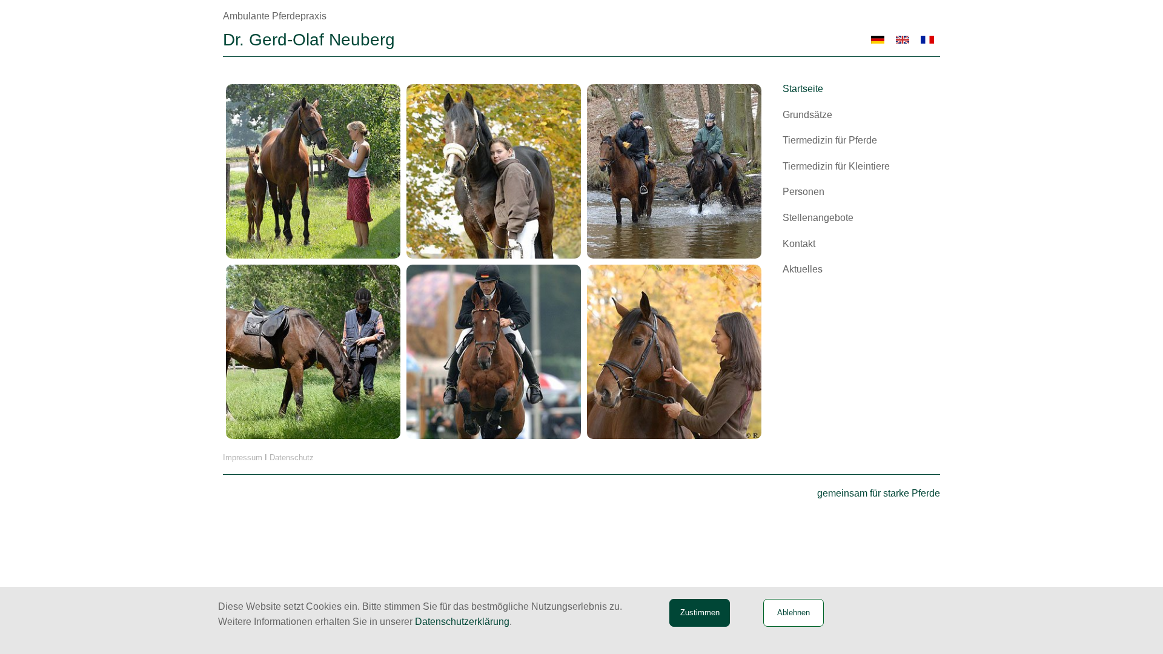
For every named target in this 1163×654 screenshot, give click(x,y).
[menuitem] (857, 89)
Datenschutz (292, 457)
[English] (902, 40)
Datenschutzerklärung (462, 621)
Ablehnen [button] (793, 612)
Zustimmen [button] (700, 612)
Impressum (242, 457)
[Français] (927, 40)
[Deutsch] (878, 40)
